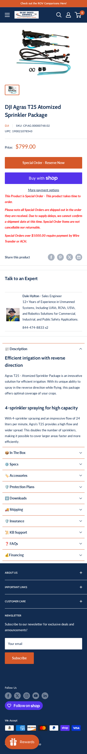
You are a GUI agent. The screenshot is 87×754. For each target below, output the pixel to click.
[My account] (68, 15)
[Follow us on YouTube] (35, 695)
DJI (7, 125)
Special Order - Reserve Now (43, 163)
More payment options (43, 190)
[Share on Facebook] (51, 257)
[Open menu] (7, 15)
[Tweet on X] (69, 257)
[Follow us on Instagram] (26, 695)
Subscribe (19, 658)
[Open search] (59, 15)
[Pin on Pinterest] (60, 257)
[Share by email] (78, 257)
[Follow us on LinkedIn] (45, 695)
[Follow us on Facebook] (8, 695)
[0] (78, 15)
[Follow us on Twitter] (17, 695)
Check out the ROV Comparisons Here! (44, 3)
